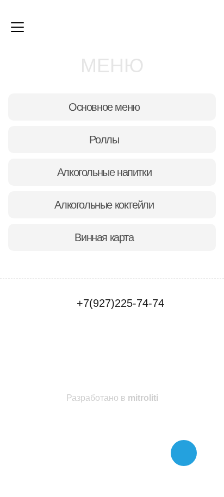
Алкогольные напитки (104, 172)
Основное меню (104, 107)
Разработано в (112, 397)
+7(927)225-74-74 (120, 303)
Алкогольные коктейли (103, 205)
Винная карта (103, 237)
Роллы (104, 140)
